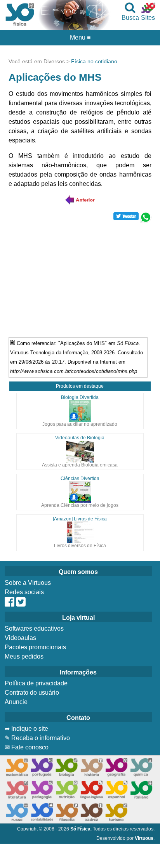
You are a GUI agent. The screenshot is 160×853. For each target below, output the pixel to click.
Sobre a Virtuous (28, 582)
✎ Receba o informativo (37, 738)
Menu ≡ (80, 37)
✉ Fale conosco (27, 747)
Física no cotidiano (94, 61)
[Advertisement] (80, 277)
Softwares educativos (34, 628)
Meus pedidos (24, 656)
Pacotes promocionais (35, 647)
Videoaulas (20, 638)
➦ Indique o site (26, 728)
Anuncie (16, 702)
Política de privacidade (36, 683)
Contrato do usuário (32, 692)
